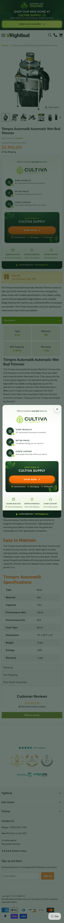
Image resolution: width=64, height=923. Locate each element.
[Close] (57, 409)
